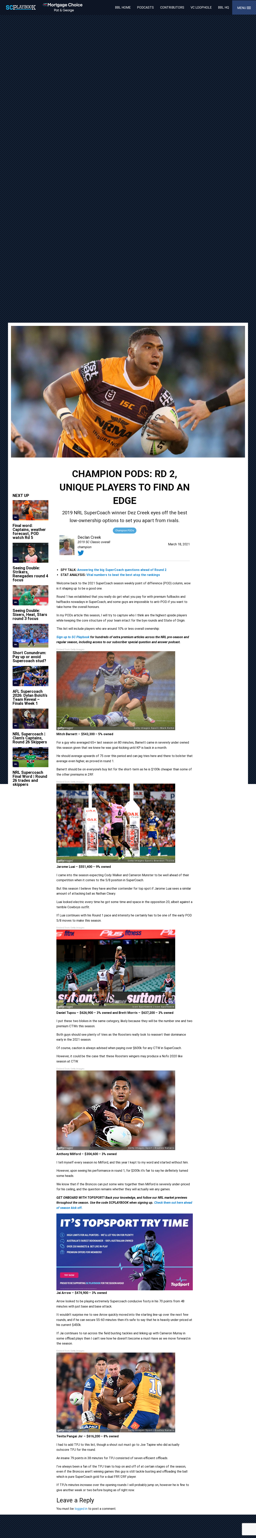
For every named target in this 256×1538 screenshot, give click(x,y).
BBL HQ (223, 7)
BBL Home (123, 7)
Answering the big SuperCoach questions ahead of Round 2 (121, 570)
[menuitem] (123, 7)
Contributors (172, 7)
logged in (81, 1509)
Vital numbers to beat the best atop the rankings (123, 575)
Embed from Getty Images (70, 649)
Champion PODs (124, 530)
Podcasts (145, 7)
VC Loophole (201, 7)
